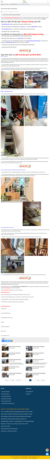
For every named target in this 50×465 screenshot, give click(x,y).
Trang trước (18, 380)
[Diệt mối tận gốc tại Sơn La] (5, 368)
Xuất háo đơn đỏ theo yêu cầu (7, 403)
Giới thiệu (28, 394)
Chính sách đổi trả (5, 394)
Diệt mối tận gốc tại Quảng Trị (39, 366)
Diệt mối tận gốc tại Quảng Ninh (15, 373)
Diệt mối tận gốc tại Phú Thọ (38, 359)
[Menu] (2, 1)
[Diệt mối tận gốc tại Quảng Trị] (29, 368)
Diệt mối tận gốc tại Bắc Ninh (14, 353)
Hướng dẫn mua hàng (6, 398)
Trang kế (37, 380)
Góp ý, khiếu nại (29, 391)
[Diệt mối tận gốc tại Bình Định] (29, 348)
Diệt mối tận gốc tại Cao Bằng (15, 346)
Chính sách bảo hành (6, 396)
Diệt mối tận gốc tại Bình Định (38, 346)
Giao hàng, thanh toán (6, 401)
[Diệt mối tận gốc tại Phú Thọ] (29, 361)
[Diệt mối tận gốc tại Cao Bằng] (5, 348)
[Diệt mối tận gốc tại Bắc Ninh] (5, 355)
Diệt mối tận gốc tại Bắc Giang (15, 359)
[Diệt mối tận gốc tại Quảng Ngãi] (29, 375)
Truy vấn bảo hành (5, 391)
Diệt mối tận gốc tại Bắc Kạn (38, 353)
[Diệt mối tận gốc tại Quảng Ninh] (5, 375)
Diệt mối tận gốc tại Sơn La (14, 366)
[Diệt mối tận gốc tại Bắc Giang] (5, 361)
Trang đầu (13, 380)
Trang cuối (43, 380)
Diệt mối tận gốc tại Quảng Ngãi (39, 373)
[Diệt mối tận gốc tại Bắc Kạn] (29, 355)
